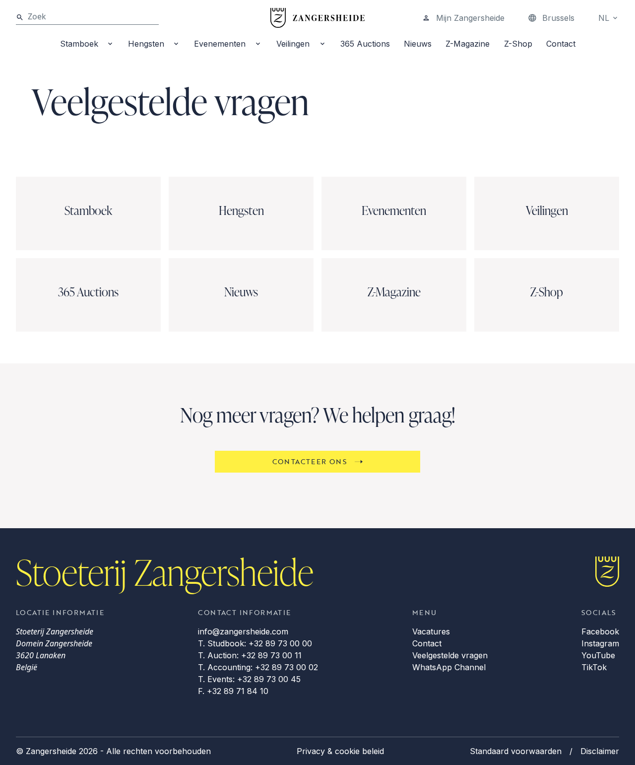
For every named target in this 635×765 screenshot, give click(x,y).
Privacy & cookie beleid (340, 751)
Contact (560, 44)
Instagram (600, 643)
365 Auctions (365, 44)
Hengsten (146, 44)
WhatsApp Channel (449, 667)
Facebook (600, 631)
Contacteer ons (309, 461)
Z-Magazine (467, 44)
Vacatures (431, 631)
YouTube (598, 655)
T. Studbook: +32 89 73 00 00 (255, 643)
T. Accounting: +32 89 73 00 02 (258, 667)
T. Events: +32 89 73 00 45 (249, 679)
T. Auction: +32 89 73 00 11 (250, 655)
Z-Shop (518, 44)
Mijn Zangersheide (470, 18)
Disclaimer (599, 751)
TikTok (594, 667)
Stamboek (79, 44)
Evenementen (220, 44)
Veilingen (293, 44)
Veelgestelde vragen (450, 655)
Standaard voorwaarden (516, 751)
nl (603, 18)
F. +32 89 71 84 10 (233, 691)
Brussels (558, 18)
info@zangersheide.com (243, 631)
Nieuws (418, 44)
